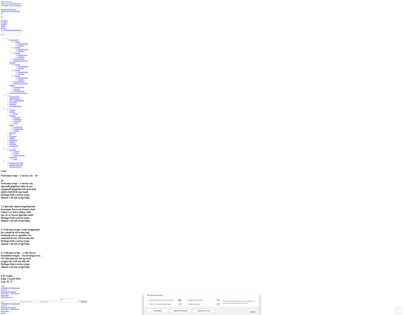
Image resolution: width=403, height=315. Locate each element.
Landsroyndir (13, 146)
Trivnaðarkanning (15, 106)
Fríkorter (12, 142)
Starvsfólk (12, 150)
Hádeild (11, 85)
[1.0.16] (253, 312)
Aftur (2, 286)
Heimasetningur (23, 44)
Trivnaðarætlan (14, 97)
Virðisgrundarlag (14, 99)
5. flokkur (16, 70)
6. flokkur (16, 76)
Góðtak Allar (204, 311)
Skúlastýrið (13, 157)
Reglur (15, 114)
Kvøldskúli (13, 136)
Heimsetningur (22, 55)
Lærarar (16, 153)
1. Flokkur (16, 42)
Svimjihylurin (17, 127)
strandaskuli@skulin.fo (8, 9)
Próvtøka (12, 112)
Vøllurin (16, 131)
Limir (15, 159)
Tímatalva (21, 46)
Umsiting (16, 152)
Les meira (157, 311)
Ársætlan (12, 110)
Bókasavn (12, 133)
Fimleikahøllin (18, 129)
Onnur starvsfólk (19, 155)
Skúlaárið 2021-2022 (16, 163)
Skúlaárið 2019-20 (15, 167)
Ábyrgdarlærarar (18, 59)
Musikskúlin (13, 140)
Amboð (11, 138)
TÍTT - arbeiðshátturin (16, 100)
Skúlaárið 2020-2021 (16, 165)
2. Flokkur (16, 47)
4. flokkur (16, 64)
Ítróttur (11, 125)
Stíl (10, 135)
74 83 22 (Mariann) (15, 5)
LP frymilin (13, 102)
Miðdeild (12, 63)
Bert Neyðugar (180, 311)
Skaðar (15, 123)
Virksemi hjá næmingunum (18, 93)
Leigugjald (17, 121)
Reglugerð (12, 104)
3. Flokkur (16, 53)
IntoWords (12, 144)
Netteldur (12, 116)
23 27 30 (9, 2)
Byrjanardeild (13, 40)
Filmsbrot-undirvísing (20, 61)
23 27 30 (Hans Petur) (13, 4)
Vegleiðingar (17, 119)
